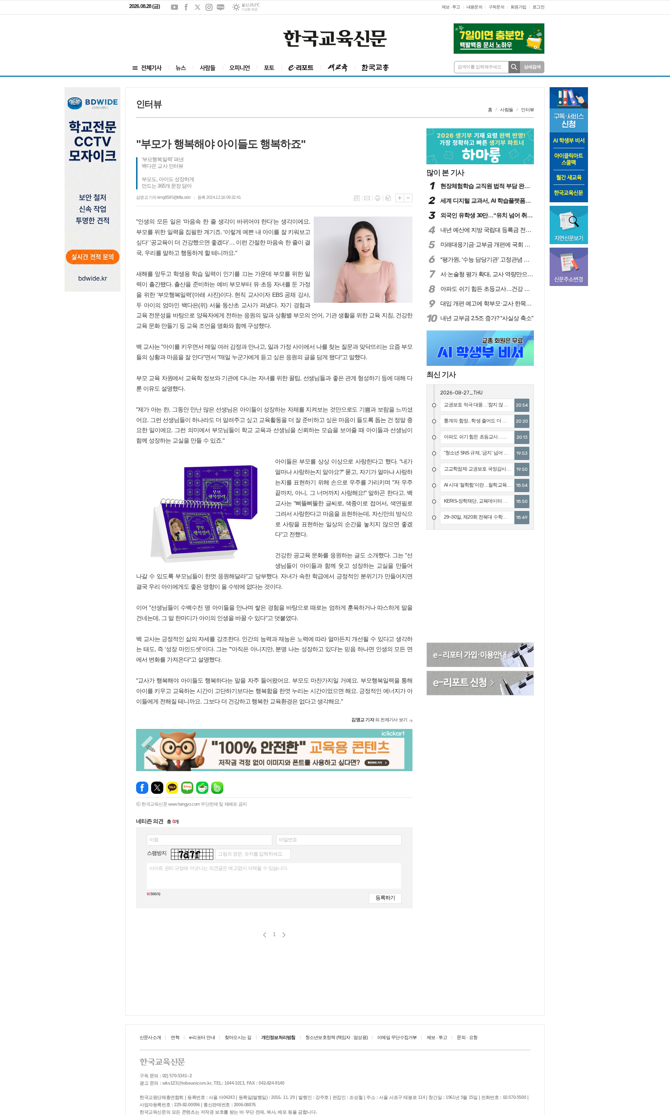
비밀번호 (288, 839)
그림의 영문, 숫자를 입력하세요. (250, 853)
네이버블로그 (220, 7)
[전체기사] (147, 68)
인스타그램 (209, 7)
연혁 (175, 1037)
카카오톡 (172, 788)
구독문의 (496, 7)
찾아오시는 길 (238, 1037)
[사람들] (208, 68)
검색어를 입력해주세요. (479, 67)
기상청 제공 (249, 9)
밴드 (217, 788)
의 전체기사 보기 (379, 719)
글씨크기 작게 (408, 198)
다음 (284, 935)
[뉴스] (181, 68)
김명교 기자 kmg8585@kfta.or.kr (163, 197)
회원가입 (518, 7)
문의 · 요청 (467, 1037)
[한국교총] (375, 68)
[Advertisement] (171, 33)
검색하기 (514, 67)
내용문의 (474, 7)
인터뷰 (527, 109)
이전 (265, 935)
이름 (153, 839)
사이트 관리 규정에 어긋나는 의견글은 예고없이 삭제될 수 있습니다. (218, 868)
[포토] (269, 68)
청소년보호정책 (336, 1037)
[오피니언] (240, 68)
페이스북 (186, 7)
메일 (367, 198)
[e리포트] (301, 68)
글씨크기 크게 (399, 198)
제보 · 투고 (451, 7)
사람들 (506, 109)
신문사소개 (150, 1037)
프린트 (377, 198)
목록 (356, 198)
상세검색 (532, 66)
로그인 (538, 7)
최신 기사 (441, 374)
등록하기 (385, 898)
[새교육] (338, 68)
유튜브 (174, 7)
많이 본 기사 (445, 172)
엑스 (197, 7)
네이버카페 (202, 788)
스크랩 (388, 198)
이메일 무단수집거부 (397, 1037)
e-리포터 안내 (202, 1037)
